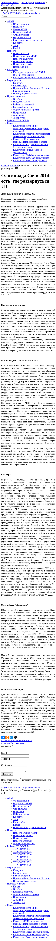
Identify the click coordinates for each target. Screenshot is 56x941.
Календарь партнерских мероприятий (32, 77)
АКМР (10, 21)
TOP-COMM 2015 (22, 851)
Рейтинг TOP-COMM (18, 120)
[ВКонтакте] (3, 737)
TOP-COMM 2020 (22, 865)
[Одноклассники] (7, 737)
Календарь (12, 69)
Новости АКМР (21, 53)
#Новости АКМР (13, 740)
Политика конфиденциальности (29, 827)
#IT (3, 740)
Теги (15, 45)
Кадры (16, 886)
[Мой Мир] (11, 737)
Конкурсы (18, 83)
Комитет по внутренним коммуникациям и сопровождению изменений (31, 128)
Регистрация (28, 2)
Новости (11, 51)
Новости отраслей (22, 64)
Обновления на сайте (24, 843)
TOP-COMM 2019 (22, 862)
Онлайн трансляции (23, 75)
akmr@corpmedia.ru (30, 13)
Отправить (7, 774)
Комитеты (12, 123)
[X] (15, 737)
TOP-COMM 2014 (22, 849)
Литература (19, 117)
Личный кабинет (10, 2)
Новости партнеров (23, 61)
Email (4, 753)
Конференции (20, 85)
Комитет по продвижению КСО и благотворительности (30, 145)
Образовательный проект (26, 109)
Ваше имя (7, 746)
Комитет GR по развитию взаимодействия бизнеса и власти (30, 140)
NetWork (17, 99)
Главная (5, 165)
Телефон (5, 758)
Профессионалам (16, 96)
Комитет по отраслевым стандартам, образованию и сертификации (31, 917)
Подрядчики (19, 112)
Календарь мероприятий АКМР (29, 72)
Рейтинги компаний (23, 104)
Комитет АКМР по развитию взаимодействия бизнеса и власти (30, 922)
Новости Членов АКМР (25, 833)
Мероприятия (14, 80)
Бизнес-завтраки (21, 91)
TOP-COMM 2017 (22, 857)
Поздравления (20, 67)
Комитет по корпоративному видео (31, 158)
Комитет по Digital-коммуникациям (31, 155)
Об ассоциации (21, 24)
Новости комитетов (23, 59)
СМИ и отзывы (21, 34)
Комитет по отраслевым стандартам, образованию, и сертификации (31, 135)
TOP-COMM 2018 (22, 859)
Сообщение (8, 765)
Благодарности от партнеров (27, 40)
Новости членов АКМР (25, 56)
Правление (18, 26)
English (16, 48)
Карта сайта (19, 822)
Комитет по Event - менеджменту (30, 160)
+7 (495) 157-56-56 (10, 13)
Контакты (40, 2)
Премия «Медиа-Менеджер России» (31, 88)
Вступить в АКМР (22, 32)
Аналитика (18, 115)
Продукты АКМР (22, 101)
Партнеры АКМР (22, 37)
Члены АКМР (20, 29)
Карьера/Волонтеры (23, 107)
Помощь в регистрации (25, 93)
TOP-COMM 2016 (22, 854)
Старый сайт (7, 5)
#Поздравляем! (16, 743)
